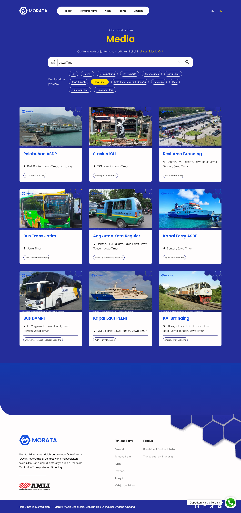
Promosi (119, 470)
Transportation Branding (158, 456)
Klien (108, 10)
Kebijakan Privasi (125, 485)
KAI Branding (167, 272)
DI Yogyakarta (107, 74)
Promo (122, 10)
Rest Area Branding (171, 108)
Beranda (120, 449)
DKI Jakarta (129, 74)
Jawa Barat (173, 74)
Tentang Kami (88, 10)
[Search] (186, 62)
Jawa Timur (100, 82)
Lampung (159, 82)
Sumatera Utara (105, 90)
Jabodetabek (151, 74)
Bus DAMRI (26, 272)
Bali (73, 74)
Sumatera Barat (79, 90)
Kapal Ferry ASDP (170, 190)
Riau (174, 82)
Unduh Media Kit (150, 51)
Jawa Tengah (78, 82)
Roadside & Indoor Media (159, 449)
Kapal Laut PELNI (100, 272)
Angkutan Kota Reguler (104, 190)
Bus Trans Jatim (29, 190)
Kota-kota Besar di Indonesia (130, 82)
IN (220, 11)
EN (212, 11)
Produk (67, 10)
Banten (87, 74)
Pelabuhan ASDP (30, 108)
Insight (138, 10)
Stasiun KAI (96, 108)
